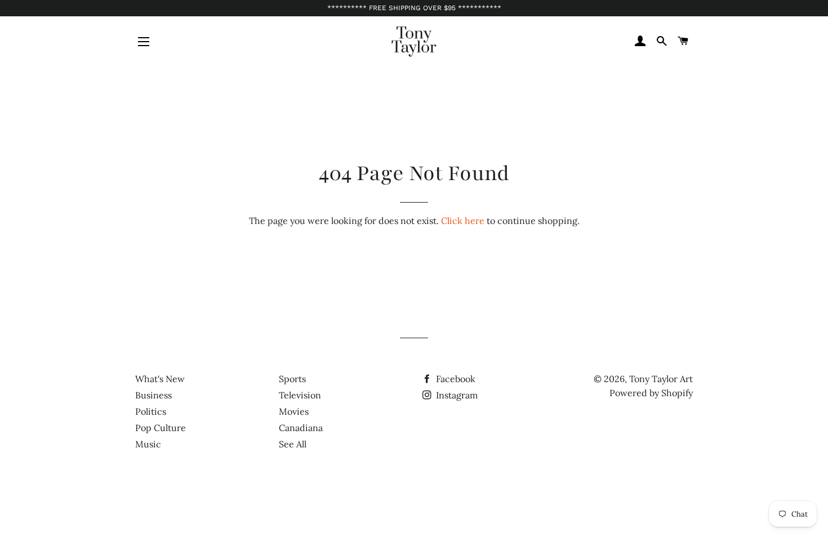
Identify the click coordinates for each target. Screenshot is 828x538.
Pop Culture (160, 427)
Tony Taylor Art (661, 378)
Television (300, 395)
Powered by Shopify (651, 392)
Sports (292, 378)
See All (292, 444)
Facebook (454, 378)
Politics (150, 411)
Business (153, 395)
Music (148, 444)
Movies (294, 411)
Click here (462, 220)
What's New (160, 378)
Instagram (456, 395)
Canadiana (301, 427)
